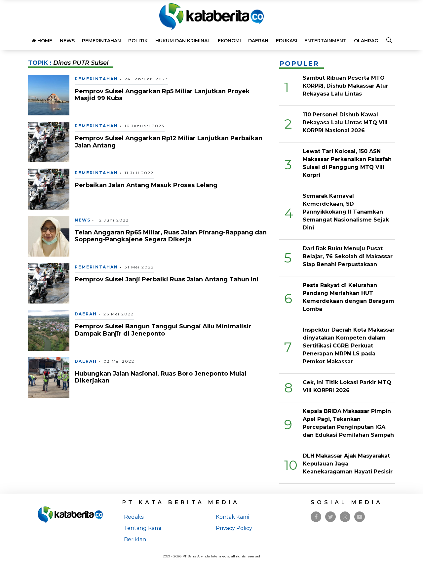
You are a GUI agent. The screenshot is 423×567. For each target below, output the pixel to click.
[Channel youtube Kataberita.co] (359, 517)
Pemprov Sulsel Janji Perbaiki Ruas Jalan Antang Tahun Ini (166, 279)
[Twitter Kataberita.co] (330, 517)
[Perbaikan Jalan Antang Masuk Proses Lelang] (48, 188)
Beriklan (135, 539)
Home (44, 41)
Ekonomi (229, 41)
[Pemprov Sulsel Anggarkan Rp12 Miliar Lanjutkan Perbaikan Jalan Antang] (48, 142)
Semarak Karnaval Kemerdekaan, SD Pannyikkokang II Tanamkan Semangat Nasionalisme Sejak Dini (346, 212)
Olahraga (367, 41)
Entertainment (325, 41)
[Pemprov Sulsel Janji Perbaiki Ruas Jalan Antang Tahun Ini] (48, 283)
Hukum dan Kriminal (183, 41)
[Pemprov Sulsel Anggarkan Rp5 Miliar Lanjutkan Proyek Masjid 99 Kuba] (48, 94)
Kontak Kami (232, 517)
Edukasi (286, 41)
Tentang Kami (142, 528)
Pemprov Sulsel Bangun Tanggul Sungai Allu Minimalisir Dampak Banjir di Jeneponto (163, 330)
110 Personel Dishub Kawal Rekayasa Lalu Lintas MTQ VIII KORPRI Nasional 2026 (345, 122)
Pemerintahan (101, 41)
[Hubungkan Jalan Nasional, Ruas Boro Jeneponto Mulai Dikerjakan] (48, 377)
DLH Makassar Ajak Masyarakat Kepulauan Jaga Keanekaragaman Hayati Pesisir (348, 464)
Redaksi (134, 517)
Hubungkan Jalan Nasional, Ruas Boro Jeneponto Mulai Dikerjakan (161, 377)
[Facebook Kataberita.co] (316, 517)
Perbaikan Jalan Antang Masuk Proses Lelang (146, 185)
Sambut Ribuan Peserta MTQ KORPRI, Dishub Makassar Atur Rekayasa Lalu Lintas (345, 86)
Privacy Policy (234, 528)
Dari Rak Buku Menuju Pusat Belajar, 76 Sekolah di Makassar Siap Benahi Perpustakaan (348, 256)
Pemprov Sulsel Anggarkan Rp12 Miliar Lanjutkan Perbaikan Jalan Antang (168, 142)
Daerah (258, 41)
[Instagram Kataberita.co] (345, 517)
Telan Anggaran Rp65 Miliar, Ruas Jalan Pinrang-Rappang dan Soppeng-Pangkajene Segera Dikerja (171, 236)
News (67, 41)
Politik (138, 41)
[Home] (211, 16)
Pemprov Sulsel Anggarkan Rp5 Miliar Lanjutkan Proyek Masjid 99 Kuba (162, 95)
